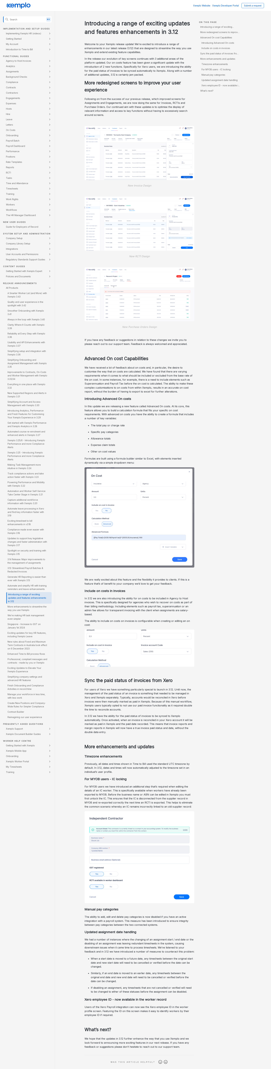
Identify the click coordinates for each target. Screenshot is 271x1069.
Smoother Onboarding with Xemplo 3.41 (26, 312)
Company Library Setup (18, 243)
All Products (12, 288)
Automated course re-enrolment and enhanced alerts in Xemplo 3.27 (26, 433)
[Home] (18, 6)
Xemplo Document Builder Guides (23, 734)
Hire (8, 114)
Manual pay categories (213, 74)
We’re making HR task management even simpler (26, 617)
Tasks (9, 178)
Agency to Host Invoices (18, 60)
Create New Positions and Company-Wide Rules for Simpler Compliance (27, 705)
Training (10, 194)
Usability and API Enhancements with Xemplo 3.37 (26, 344)
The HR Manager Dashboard (21, 215)
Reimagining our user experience (25, 717)
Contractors (12, 92)
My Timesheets (14, 766)
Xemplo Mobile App (16, 750)
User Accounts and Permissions (22, 254)
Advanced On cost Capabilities (216, 37)
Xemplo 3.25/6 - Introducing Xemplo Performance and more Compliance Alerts (26, 444)
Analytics (10, 66)
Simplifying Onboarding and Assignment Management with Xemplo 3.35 (27, 363)
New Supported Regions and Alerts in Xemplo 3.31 (27, 395)
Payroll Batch (12, 140)
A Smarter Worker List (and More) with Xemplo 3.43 (27, 295)
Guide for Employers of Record (22, 226)
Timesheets (12, 188)
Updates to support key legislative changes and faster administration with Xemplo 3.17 (27, 542)
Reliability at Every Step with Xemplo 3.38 (26, 335)
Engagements (13, 98)
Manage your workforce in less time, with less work (26, 696)
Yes (160, 1062)
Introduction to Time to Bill (19, 49)
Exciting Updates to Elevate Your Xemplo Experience (24, 670)
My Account (12, 44)
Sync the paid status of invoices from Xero (219, 54)
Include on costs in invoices (216, 48)
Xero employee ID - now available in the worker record (219, 86)
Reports (10, 167)
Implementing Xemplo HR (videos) (23, 33)
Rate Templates (14, 162)
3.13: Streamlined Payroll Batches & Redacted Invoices (25, 570)
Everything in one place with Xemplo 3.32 (26, 386)
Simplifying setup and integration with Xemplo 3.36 (27, 353)
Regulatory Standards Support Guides (25, 259)
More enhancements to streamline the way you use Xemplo (27, 608)
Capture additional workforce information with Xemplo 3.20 (23, 501)
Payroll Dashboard (15, 146)
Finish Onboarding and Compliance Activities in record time (26, 687)
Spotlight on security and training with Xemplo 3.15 (27, 552)
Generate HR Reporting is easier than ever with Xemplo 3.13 (27, 579)
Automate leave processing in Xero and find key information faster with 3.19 (26, 512)
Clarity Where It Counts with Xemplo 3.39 (26, 326)
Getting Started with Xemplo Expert (24, 271)
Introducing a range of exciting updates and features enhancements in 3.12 (27, 598)
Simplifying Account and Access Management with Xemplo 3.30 (24, 403)
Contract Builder (16, 711)
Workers (10, 204)
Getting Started (13, 38)
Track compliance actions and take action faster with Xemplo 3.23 (26, 475)
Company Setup (14, 238)
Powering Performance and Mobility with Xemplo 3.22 (26, 484)
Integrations (12, 249)
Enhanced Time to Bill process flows (26, 654)
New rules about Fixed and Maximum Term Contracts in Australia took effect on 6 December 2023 (27, 645)
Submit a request (252, 5)
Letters (9, 124)
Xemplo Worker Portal (17, 761)
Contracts (11, 87)
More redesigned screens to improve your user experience (219, 33)
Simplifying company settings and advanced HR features (25, 678)
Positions (10, 156)
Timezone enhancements (215, 64)
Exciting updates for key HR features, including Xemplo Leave (27, 635)
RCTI (8, 172)
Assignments (12, 71)
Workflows (11, 210)
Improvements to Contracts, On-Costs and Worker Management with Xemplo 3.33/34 (27, 375)
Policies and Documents (18, 276)
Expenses (11, 103)
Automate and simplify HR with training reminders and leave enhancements (27, 587)
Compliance (12, 82)
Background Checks (16, 76)
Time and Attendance (17, 183)
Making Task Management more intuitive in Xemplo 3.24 (24, 466)
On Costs (10, 130)
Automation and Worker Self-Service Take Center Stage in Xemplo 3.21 (26, 493)
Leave (9, 119)
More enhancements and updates (217, 58)
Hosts (9, 108)
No (165, 1062)
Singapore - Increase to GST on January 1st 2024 (24, 626)
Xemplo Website (201, 5)
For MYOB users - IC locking (216, 69)
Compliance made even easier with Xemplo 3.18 (26, 531)
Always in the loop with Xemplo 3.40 (26, 319)
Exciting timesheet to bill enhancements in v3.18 (20, 522)
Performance (12, 151)
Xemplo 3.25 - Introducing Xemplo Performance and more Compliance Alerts (26, 456)
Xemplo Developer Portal (225, 5)
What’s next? (206, 90)
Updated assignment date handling (220, 80)
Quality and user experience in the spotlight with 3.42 (25, 304)
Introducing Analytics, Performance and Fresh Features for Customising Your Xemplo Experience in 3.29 (26, 414)
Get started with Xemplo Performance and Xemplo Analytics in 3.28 (27, 424)
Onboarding (12, 135)
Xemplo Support (14, 728)
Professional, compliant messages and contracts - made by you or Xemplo (27, 661)
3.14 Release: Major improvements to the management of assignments (26, 561)
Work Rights (12, 199)
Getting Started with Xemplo (20, 745)
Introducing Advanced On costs (218, 42)
